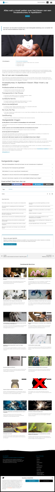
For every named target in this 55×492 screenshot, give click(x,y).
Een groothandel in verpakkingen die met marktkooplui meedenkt (13, 207)
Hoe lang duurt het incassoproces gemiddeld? (27, 167)
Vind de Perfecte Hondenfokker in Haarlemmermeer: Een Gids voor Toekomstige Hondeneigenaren (14, 323)
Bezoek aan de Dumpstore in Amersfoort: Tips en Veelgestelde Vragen (39, 323)
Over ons (38, 457)
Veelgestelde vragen (20, 65)
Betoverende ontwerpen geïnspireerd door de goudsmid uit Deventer (14, 279)
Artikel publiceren (39, 462)
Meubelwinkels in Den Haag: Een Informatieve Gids (12, 300)
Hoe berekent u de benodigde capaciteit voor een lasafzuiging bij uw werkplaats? (38, 217)
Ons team (38, 459)
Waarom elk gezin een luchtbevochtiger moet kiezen (13, 389)
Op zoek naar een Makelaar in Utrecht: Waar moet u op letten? (39, 300)
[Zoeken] (48, 2)
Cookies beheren (46, 480)
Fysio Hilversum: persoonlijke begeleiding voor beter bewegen (39, 203)
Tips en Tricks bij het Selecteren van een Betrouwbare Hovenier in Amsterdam (40, 279)
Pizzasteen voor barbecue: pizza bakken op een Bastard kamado (39, 210)
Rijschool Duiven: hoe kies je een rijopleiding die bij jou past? (14, 216)
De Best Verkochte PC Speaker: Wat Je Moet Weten (37, 389)
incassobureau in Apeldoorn (43, 148)
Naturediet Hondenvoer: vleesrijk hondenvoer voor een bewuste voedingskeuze (12, 214)
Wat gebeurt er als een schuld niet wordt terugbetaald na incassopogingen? (27, 174)
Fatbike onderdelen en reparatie (35, 213)
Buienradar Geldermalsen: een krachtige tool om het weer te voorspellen (14, 412)
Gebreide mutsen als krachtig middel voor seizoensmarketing (14, 209)
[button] (52, 477)
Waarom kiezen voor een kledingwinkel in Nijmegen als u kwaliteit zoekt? (40, 221)
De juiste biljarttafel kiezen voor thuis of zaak (37, 223)
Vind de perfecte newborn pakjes (34, 345)
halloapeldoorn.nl (6, 152)
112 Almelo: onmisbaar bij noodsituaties (35, 411)
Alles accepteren (32, 480)
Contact (38, 464)
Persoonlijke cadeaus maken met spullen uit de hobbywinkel (14, 202)
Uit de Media (39, 469)
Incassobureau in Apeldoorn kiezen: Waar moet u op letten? (28, 62)
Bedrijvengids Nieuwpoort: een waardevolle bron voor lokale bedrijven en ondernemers (39, 434)
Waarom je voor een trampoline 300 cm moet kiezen (37, 367)
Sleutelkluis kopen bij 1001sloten (9, 367)
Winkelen (27, 16)
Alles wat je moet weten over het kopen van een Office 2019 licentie (13, 227)
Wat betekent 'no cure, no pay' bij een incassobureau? (27, 171)
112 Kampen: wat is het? (7, 433)
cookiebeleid (10, 487)
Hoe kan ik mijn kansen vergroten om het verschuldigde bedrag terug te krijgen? (27, 178)
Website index (39, 470)
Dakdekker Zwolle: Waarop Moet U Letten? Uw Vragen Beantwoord (13, 345)
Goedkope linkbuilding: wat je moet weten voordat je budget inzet (40, 473)
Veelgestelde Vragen (20, 64)
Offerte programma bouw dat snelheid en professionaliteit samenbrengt (13, 221)
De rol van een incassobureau (22, 61)
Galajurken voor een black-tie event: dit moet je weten (39, 206)
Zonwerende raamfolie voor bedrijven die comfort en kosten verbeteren (14, 224)
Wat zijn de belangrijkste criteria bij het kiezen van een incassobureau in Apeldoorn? (27, 164)
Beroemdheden (39, 467)
